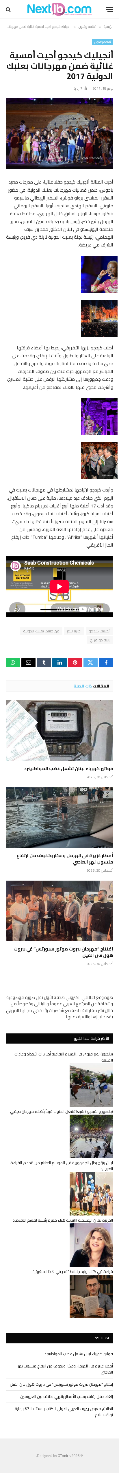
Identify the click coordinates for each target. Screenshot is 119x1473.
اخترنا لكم (74, 630)
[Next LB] (59, 9)
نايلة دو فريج (100, 639)
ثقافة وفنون (102, 42)
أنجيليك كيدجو (99, 630)
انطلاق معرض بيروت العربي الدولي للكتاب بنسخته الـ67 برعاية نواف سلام (64, 1411)
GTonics (64, 1455)
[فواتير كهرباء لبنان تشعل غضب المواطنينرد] (59, 730)
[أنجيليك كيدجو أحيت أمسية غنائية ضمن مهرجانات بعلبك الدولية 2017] (59, 133)
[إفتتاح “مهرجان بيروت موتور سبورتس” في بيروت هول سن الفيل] (59, 911)
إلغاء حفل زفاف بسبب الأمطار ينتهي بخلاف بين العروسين (66, 1396)
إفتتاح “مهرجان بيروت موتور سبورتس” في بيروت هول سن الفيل (63, 951)
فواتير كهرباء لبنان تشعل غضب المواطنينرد (68, 768)
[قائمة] (109, 9)
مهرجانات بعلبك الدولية (41, 630)
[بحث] (9, 9)
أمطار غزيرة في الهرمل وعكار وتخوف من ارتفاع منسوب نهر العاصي (64, 858)
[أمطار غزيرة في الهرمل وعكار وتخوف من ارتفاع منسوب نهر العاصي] (59, 817)
